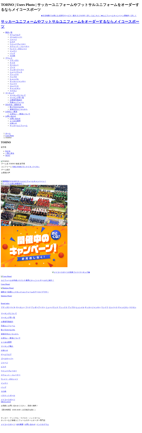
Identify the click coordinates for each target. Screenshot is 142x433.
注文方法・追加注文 (13, 105)
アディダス (14, 60)
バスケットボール (8, 395)
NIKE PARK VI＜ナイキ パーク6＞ (26, 167)
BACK (7, 151)
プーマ (12, 67)
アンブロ (13, 77)
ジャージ (13, 39)
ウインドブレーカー (18, 44)
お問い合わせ (10, 116)
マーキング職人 (7, 346)
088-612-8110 (6, 402)
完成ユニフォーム (17, 102)
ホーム (8, 133)
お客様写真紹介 (16, 100)
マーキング (9, 93)
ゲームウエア (15, 35)
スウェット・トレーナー (19, 46)
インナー (13, 51)
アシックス (14, 74)
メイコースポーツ (8, 400)
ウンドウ (13, 84)
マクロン (13, 91)
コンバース (14, 86)
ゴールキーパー (16, 37)
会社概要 (19, 424)
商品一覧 (8, 32)
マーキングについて (18, 95)
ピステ (12, 42)
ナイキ (12, 63)
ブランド (8, 58)
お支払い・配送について (10, 338)
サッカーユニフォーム (19, 125)
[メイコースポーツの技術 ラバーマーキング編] (71, 272)
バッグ (12, 53)
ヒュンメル (14, 79)
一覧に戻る (9, 153)
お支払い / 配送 (11, 112)
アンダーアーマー (17, 70)
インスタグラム (42, 424)
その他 (12, 56)
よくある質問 (15, 121)
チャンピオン (15, 88)
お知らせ (13, 123)
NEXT (7, 155)
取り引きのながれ (17, 107)
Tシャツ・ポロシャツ (18, 49)
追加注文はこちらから (19, 109)
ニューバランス (16, 72)
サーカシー (14, 65)
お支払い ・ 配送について (20, 114)
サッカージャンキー (18, 81)
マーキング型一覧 (17, 98)
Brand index (5, 303)
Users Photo (9, 136)
